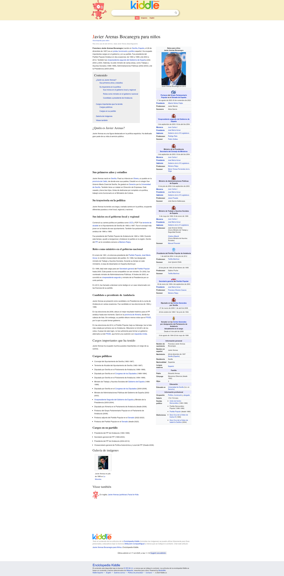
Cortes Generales (180, 303)
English (152, 18)
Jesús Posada (173, 198)
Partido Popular (182, 281)
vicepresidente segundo (111, 277)
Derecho (171, 389)
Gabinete (159, 133)
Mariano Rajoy (173, 166)
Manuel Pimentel (174, 243)
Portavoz (164, 95)
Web (137, 18)
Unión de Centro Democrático (175, 402)
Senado (131, 417)
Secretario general (166, 281)
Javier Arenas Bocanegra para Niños (107, 547)
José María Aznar (174, 130)
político (132, 51)
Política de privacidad (135, 572)
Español (171, 366)
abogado (187, 395)
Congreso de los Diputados (126, 373)
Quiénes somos (119, 572)
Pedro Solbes (173, 139)
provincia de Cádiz (100, 181)
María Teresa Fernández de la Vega (178, 170)
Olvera (136, 178)
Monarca (159, 127)
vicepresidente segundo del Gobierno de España (126, 60)
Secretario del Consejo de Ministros (173, 151)
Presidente (160, 103)
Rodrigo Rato (172, 136)
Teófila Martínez (173, 259)
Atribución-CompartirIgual (134, 543)
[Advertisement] (142, 26)
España (176, 356)
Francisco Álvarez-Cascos (177, 290)
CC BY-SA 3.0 (128, 568)
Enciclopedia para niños (101, 40)
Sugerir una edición (158, 553)
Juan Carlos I (172, 127)
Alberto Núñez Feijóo (175, 103)
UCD (131, 222)
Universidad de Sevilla (176, 387)
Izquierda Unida (140, 334)
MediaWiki (162, 570)
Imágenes (144, 18)
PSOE (148, 317)
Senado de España (179, 97)
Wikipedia (129, 570)
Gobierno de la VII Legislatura (178, 133)
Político (170, 395)
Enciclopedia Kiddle (131, 541)
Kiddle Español (98, 572)
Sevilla (170, 356)
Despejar (171, 13)
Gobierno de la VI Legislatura (178, 225)
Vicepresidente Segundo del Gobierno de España (113, 399)
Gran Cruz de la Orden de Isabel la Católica (179, 421)
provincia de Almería (133, 314)
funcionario (178, 395)
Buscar (175, 12)
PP (96, 242)
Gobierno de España (136, 381)
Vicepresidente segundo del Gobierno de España (173, 120)
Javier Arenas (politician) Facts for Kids (123, 494)
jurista (115, 51)
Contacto (149, 572)
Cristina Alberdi (173, 236)
